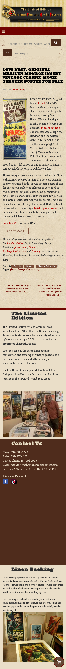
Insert (41, 103)
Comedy (17, 266)
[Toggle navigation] (3, 31)
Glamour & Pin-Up (46, 266)
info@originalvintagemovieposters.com (34, 465)
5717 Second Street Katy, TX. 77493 (35, 469)
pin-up (36, 269)
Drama (29, 266)
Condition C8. (10, 223)
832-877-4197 (19, 456)
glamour (13, 269)
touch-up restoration (46, 208)
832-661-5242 (19, 452)
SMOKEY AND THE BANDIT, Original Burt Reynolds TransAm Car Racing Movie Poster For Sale (49, 290)
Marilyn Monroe (50, 127)
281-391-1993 (28, 460)
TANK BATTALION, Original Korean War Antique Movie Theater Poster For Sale (18, 288)
